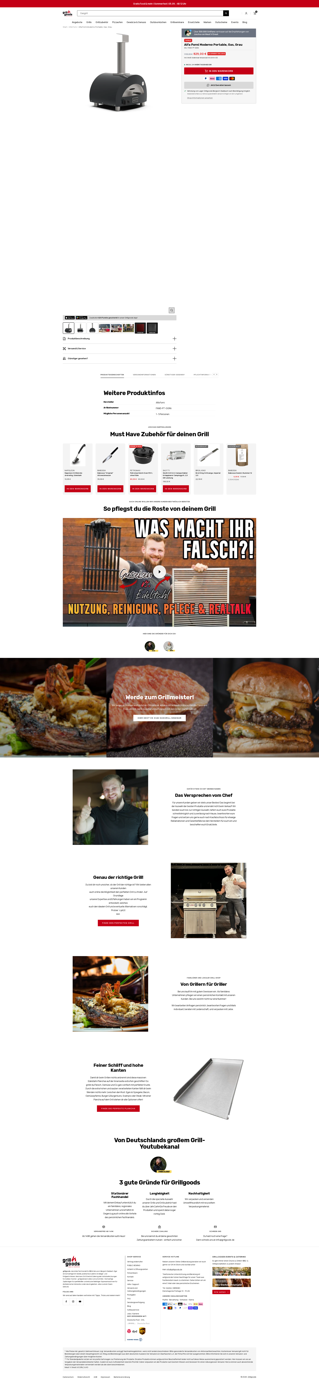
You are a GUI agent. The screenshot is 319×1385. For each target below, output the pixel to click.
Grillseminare (177, 22)
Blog (244, 22)
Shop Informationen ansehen (200, 98)
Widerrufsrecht (83, 1377)
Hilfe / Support (133, 1284)
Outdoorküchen (158, 22)
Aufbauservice (133, 1310)
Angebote (77, 22)
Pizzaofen (117, 22)
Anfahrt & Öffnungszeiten (137, 1269)
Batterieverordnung (122, 1377)
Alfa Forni (73, 27)
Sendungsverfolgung (136, 1302)
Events (235, 22)
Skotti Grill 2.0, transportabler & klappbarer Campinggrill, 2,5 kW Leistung (175, 475)
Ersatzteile (194, 22)
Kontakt (130, 1276)
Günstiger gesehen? (175, 375)
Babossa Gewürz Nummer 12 (240, 473)
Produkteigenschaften (112, 375)
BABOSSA (101, 470)
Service (130, 1280)
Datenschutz (68, 1377)
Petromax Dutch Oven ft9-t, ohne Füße (141, 474)
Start (65, 27)
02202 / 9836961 (173, 1288)
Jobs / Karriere (133, 1313)
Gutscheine (221, 22)
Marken (207, 22)
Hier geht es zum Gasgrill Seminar (159, 718)
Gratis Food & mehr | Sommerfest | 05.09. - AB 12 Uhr (159, 3)
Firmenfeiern (132, 1273)
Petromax (135, 470)
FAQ (128, 1298)
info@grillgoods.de (174, 1269)
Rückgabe (131, 1295)
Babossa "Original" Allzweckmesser (105, 474)
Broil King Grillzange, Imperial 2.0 (208, 474)
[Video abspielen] (159, 571)
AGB (95, 1377)
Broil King (201, 470)
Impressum (105, 1377)
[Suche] (226, 13)
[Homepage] (71, 1257)
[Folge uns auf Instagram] (73, 1301)
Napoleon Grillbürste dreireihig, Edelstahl (73, 474)
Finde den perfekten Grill (118, 923)
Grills (89, 22)
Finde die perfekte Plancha (118, 1108)
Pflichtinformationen (205, 375)
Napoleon (70, 470)
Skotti (166, 470)
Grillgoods (252, 1377)
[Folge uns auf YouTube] (80, 1301)
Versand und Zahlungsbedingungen (136, 1289)
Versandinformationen (144, 375)
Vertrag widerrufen (135, 1261)
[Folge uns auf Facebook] (66, 1301)
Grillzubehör (102, 22)
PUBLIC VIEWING (133, 1265)
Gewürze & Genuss (136, 22)
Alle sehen (220, 1292)
